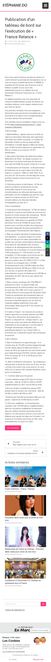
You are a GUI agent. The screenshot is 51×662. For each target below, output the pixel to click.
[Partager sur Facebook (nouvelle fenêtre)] (47, 234)
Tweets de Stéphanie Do (15, 610)
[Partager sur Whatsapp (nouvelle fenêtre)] (47, 246)
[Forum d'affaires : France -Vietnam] (25, 476)
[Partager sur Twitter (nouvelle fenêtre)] (47, 238)
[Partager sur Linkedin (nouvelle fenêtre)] (47, 242)
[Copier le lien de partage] (47, 254)
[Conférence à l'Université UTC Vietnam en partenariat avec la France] (25, 568)
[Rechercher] (43, 604)
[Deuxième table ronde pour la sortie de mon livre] (25, 505)
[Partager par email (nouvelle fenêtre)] (47, 250)
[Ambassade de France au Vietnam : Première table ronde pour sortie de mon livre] (25, 536)
